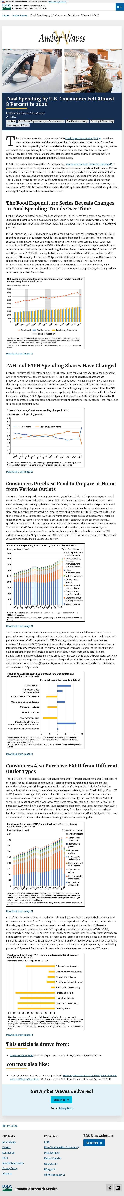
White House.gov (53, 1174)
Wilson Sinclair (37, 113)
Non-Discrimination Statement (61, 1147)
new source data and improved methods (88, 164)
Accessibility (9, 1142)
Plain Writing (51, 1152)
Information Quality (13, 1163)
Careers (6, 1147)
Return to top (9, 1125)
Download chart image (18, 353)
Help (5, 1157)
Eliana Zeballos (17, 113)
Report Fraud (51, 1158)
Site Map (7, 1173)
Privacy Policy (66, 1108)
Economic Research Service (28, 5)
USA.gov (48, 1169)
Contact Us (8, 1152)
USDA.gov (49, 1163)
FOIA (46, 1142)
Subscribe (59, 1099)
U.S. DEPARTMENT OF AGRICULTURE (29, 8)
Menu (119, 7)
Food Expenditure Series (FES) (82, 138)
